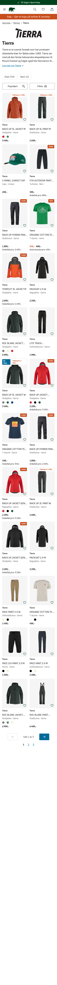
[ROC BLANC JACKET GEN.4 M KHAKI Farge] (8, 351)
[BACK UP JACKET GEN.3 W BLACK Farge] (8, 511)
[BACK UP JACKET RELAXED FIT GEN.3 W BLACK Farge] (35, 402)
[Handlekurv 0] (52, 9)
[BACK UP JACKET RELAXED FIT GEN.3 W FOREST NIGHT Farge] (39, 402)
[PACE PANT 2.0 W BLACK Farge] (8, 619)
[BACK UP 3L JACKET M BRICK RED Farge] (4, 136)
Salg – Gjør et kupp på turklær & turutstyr (28, 16)
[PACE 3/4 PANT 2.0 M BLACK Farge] (4, 671)
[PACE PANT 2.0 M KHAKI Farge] (35, 671)
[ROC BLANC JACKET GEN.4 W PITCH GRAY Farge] (4, 722)
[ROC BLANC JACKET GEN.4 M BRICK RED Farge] (12, 351)
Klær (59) (10, 76)
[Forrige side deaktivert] (13, 737)
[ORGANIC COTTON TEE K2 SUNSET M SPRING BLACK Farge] (35, 619)
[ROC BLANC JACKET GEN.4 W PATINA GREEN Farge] (8, 722)
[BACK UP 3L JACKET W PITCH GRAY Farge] (4, 402)
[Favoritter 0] (43, 9)
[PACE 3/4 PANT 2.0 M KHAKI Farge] (8, 671)
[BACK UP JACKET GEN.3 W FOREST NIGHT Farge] (12, 511)
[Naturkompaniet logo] (12, 9)
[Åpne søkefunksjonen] (35, 9)
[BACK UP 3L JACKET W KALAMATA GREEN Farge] (8, 402)
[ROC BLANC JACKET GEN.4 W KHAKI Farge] (12, 722)
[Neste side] (44, 737)
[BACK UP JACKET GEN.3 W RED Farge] (4, 511)
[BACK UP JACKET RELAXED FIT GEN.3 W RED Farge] (31, 402)
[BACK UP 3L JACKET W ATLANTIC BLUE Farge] (12, 402)
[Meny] (4, 9)
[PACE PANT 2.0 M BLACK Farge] (31, 671)
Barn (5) (24, 76)
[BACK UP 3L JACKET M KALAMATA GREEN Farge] (8, 136)
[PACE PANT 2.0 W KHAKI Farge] (4, 619)
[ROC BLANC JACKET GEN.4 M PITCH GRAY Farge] (4, 351)
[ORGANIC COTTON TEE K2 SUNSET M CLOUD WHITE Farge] (31, 619)
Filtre (40, 86)
